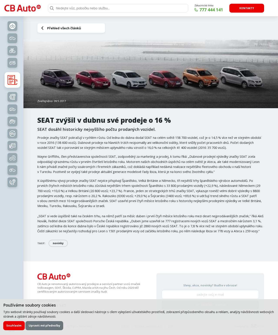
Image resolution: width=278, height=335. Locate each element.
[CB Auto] (22, 8)
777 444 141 (211, 10)
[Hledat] (52, 8)
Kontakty (246, 8)
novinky (58, 243)
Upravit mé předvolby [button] (44, 325)
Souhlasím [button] (14, 325)
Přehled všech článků (64, 28)
